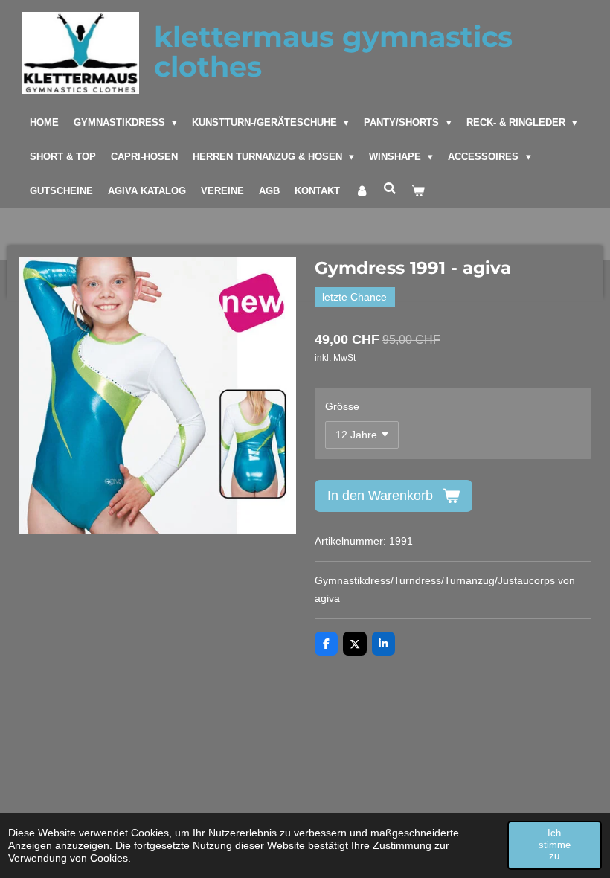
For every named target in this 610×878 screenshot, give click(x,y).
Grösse (342, 406)
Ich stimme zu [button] (555, 844)
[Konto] (361, 191)
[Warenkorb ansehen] (418, 191)
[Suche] (390, 188)
